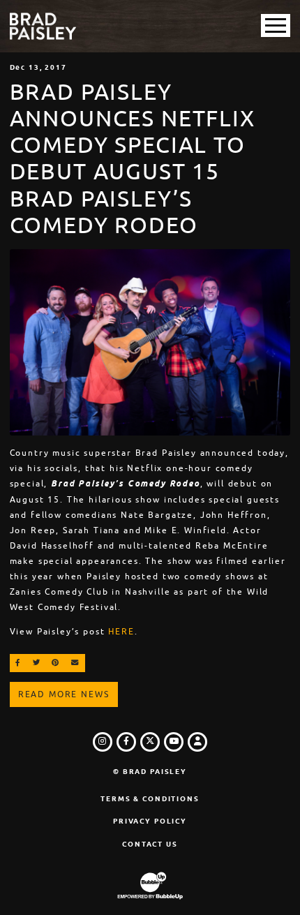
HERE (121, 631)
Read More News (64, 694)
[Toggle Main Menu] (275, 25)
